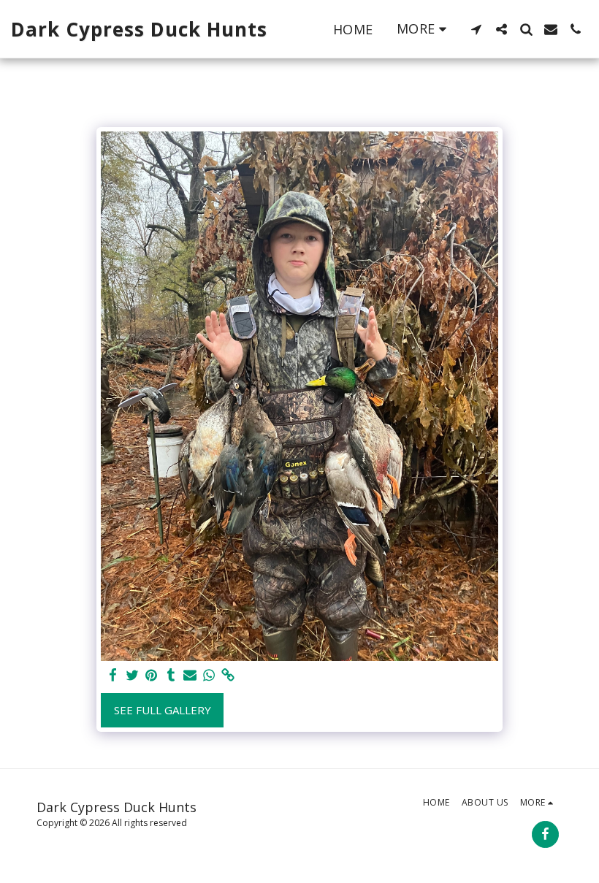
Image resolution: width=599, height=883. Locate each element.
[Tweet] (133, 675)
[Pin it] (152, 675)
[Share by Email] (190, 675)
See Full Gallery (162, 710)
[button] (476, 29)
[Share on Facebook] (114, 675)
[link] (228, 675)
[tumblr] (171, 675)
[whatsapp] (209, 675)
